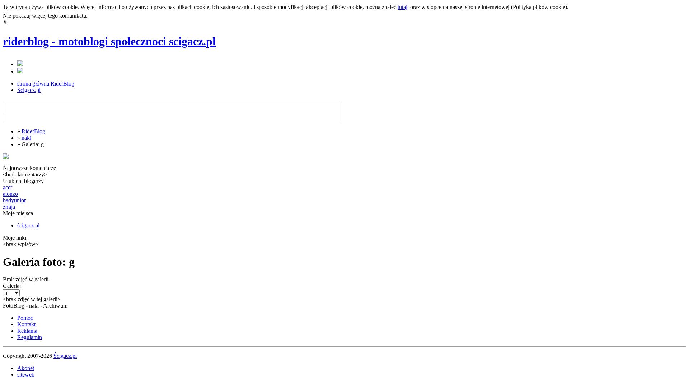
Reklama (27, 331)
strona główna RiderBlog (45, 83)
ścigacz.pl (28, 225)
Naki (15, 107)
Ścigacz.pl (29, 90)
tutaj (402, 7)
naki (26, 138)
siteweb (25, 374)
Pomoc (25, 318)
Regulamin (29, 337)
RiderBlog (33, 131)
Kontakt (26, 324)
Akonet (25, 368)
